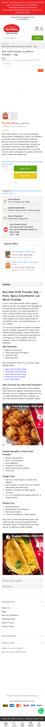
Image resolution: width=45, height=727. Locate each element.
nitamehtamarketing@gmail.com (22, 17)
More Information (12, 580)
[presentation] (37, 244)
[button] (14, 116)
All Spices (36, 191)
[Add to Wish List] (15, 183)
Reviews (7, 586)
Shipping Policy (8, 619)
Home (4, 44)
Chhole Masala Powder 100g (23, 252)
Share (7, 64)
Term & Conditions (10, 615)
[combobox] (17, 37)
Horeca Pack (7, 193)
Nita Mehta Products (21, 191)
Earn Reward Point (18, 224)
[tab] (22, 284)
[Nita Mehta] (11, 28)
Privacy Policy (8, 626)
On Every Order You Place (21, 227)
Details (6, 284)
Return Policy (8, 623)
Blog (4, 611)
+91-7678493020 (22, 19)
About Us (6, 608)
